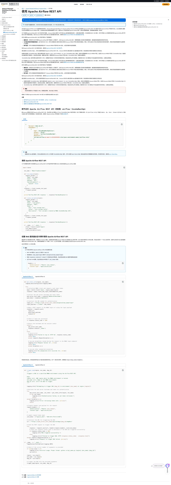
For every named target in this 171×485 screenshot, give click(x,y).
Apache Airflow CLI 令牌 (33, 477)
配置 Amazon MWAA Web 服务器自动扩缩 (74, 34)
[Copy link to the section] (20, 109)
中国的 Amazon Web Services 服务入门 (95, 20)
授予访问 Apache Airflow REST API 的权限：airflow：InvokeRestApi (40, 100)
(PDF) (106, 20)
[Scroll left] (73, 4)
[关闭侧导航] (18, 9)
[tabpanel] (74, 134)
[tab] (24, 119)
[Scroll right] (93, 4)
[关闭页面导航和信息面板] (168, 20)
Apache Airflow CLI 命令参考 (34, 475)
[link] (50, 8)
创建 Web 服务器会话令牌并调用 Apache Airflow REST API (38, 103)
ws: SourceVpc (113, 154)
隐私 (28, 483)
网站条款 (32, 483)
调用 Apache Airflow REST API (31, 101)
